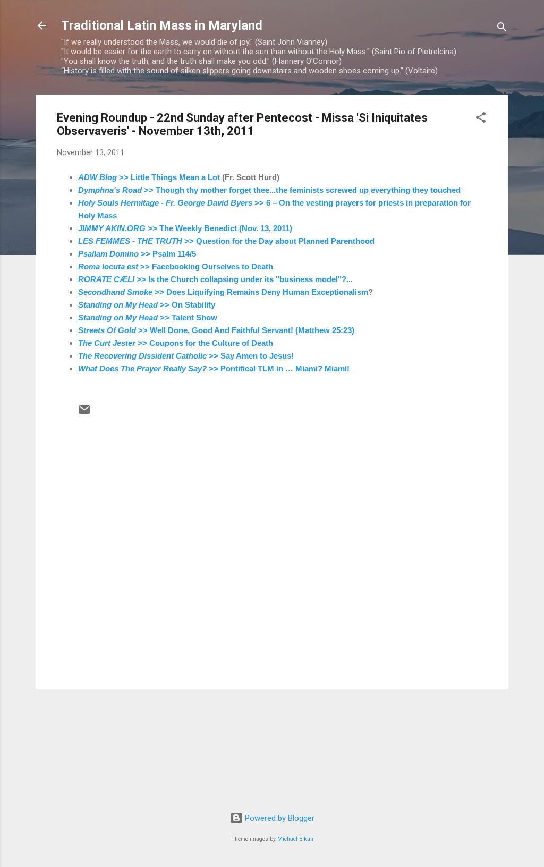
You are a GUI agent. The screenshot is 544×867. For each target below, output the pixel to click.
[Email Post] (84, 413)
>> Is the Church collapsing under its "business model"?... (215, 279)
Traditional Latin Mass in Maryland (161, 25)
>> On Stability (146, 304)
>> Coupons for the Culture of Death (175, 342)
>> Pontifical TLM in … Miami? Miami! (214, 368)
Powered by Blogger (278, 818)
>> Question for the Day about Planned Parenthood (226, 240)
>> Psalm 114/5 (137, 253)
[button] (480, 119)
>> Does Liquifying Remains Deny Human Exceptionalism (223, 291)
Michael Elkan (295, 839)
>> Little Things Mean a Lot (149, 177)
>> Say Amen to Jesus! (186, 355)
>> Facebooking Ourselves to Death (175, 266)
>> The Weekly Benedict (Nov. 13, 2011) (185, 228)
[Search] (502, 29)
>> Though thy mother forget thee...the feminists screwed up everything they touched (269, 189)
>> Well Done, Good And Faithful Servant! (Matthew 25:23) (216, 330)
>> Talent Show (147, 317)
